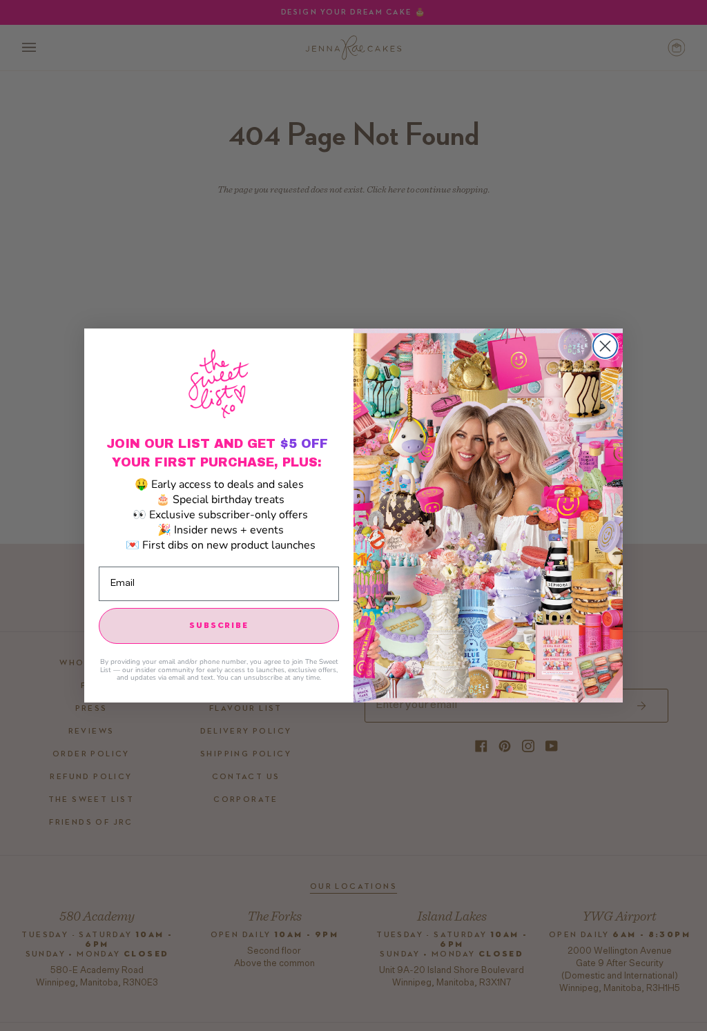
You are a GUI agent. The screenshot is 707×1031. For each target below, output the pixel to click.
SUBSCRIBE (218, 626)
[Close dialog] (605, 346)
